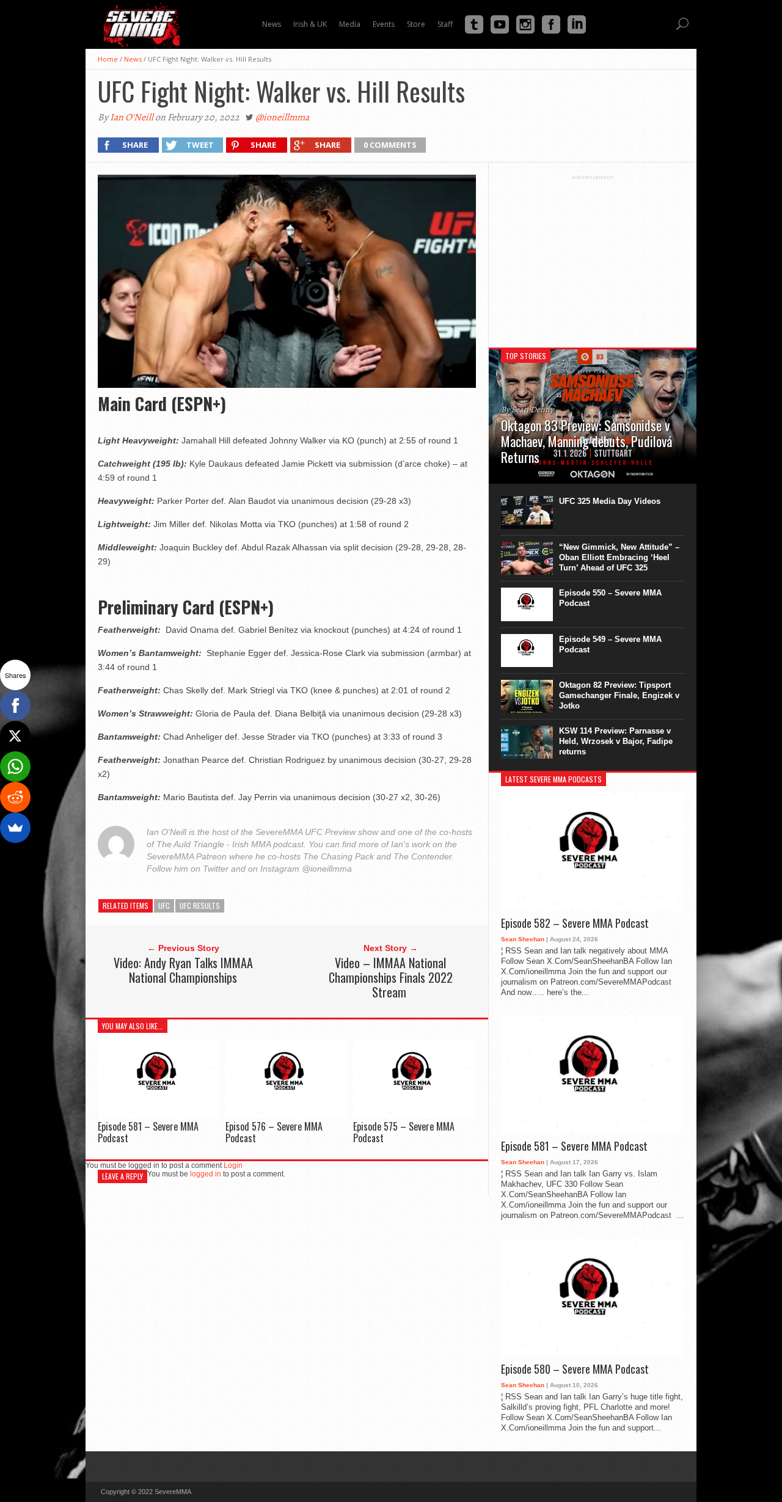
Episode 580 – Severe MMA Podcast (575, 1369)
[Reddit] (15, 797)
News (133, 59)
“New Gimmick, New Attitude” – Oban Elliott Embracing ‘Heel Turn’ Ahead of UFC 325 (619, 557)
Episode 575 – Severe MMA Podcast (404, 1132)
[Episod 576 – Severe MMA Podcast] (286, 1114)
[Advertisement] (592, 256)
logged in (205, 1174)
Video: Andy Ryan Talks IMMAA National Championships (183, 970)
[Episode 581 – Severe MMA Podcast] (159, 1114)
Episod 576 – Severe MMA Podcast (274, 1132)
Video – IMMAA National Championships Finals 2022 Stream (391, 977)
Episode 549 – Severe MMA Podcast (610, 644)
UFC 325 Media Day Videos (609, 501)
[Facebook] (15, 705)
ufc (164, 905)
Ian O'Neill (131, 117)
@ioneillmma (282, 117)
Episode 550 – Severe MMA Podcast (610, 598)
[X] (15, 736)
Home (108, 59)
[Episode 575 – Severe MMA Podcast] (414, 1114)
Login (233, 1165)
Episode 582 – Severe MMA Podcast (575, 923)
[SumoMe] (15, 827)
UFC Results (200, 905)
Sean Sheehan (522, 939)
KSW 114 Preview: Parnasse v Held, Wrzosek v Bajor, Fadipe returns (616, 741)
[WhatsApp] (15, 766)
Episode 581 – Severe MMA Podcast (148, 1132)
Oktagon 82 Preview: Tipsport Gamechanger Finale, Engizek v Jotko (619, 695)
